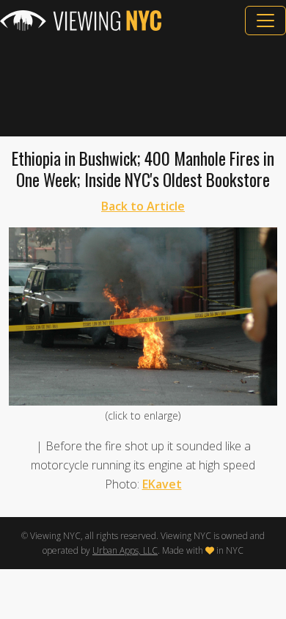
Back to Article (143, 206)
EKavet (162, 484)
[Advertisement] (143, 86)
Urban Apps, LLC (125, 550)
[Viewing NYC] (80, 20)
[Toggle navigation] (265, 20)
